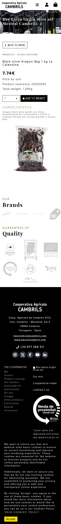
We (6, 372)
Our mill (38, 377)
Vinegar (9, 396)
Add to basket (35, 98)
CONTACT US (41, 390)
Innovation (11, 411)
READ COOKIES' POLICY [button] (22, 512)
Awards (9, 407)
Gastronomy (11, 389)
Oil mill (9, 393)
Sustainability (12, 386)
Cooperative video (45, 383)
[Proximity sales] (10, 269)
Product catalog (14, 379)
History (8, 375)
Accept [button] (10, 519)
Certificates (11, 403)
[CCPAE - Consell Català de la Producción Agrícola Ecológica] (30, 249)
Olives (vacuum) (27, 55)
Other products (14, 400)
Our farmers (11, 382)
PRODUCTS (9, 55)
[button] (37, 3)
